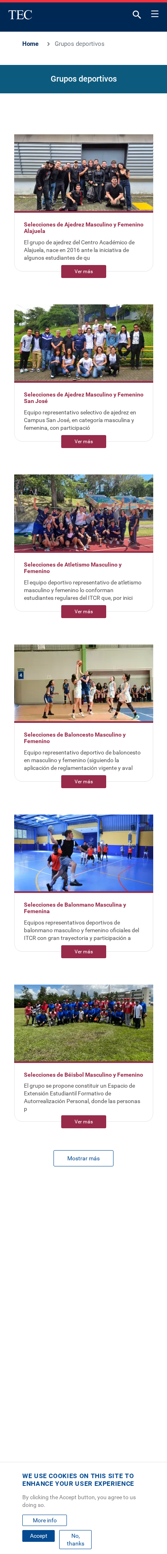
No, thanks (75, 1539)
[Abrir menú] (155, 12)
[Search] (137, 16)
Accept (38, 1535)
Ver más (84, 271)
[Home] (20, 14)
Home (30, 43)
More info (45, 1520)
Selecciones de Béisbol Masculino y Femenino (83, 1074)
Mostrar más (83, 1158)
